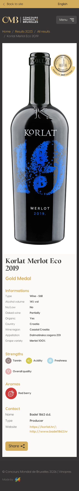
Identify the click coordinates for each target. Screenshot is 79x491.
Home (6, 31)
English (62, 4)
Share (14, 446)
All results (43, 31)
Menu (63, 19)
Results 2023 (24, 31)
